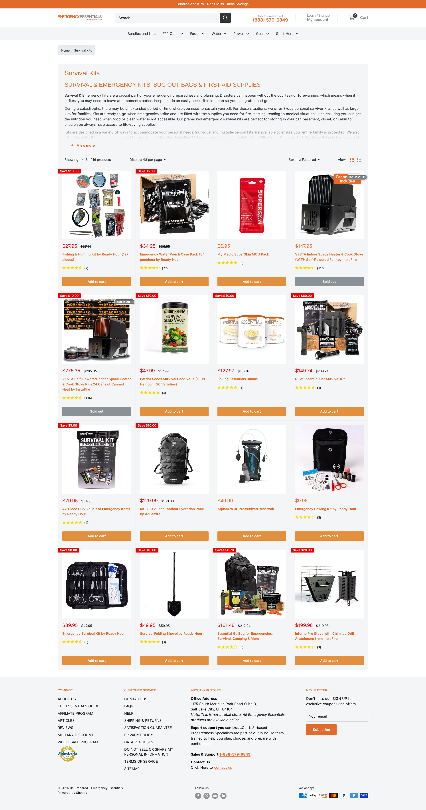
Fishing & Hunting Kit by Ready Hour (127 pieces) (95, 256)
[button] (351, 17)
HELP (128, 713)
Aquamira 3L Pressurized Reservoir (245, 509)
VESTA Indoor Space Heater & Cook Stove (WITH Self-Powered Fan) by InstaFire (329, 256)
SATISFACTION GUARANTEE (148, 727)
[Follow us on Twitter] (206, 796)
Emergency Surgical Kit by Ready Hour (93, 633)
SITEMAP (132, 768)
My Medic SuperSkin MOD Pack (243, 254)
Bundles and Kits (142, 33)
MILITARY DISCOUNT (75, 735)
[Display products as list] (359, 160)
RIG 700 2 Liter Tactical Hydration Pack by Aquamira (172, 511)
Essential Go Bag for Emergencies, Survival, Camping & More (245, 636)
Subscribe (321, 729)
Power (238, 33)
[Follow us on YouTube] (215, 796)
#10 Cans (170, 33)
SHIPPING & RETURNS (143, 720)
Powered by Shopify (72, 792)
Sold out (329, 281)
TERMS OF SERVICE (141, 761)
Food (195, 33)
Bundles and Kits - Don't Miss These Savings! (213, 4)
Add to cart (97, 281)
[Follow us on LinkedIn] (223, 796)
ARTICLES (66, 720)
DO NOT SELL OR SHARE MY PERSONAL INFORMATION (148, 751)
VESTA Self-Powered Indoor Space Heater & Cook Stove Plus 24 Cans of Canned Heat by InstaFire (96, 384)
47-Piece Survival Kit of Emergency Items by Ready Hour (96, 511)
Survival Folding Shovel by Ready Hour (171, 633)
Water (216, 33)
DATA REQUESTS (138, 742)
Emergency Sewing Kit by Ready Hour (325, 509)
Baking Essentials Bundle (237, 379)
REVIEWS (65, 727)
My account (317, 19)
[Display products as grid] (352, 160)
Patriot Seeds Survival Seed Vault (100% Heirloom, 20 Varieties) (173, 381)
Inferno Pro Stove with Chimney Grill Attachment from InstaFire (324, 636)
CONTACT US (135, 699)
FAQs (128, 706)
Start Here (285, 33)
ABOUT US (67, 699)
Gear (260, 33)
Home (65, 50)
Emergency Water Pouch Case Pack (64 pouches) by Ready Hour (172, 256)
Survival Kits (83, 50)
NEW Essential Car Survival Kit (320, 379)
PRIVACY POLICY (138, 735)
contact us (223, 767)
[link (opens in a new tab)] (68, 747)
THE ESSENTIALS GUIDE (78, 706)
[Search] (225, 18)
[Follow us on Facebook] (198, 796)
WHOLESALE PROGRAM (78, 742)
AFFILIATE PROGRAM (75, 713)
